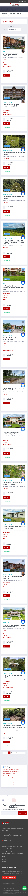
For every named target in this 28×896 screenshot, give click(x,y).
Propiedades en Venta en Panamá (8, 883)
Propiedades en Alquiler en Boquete (11, 769)
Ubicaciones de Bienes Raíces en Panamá (10, 890)
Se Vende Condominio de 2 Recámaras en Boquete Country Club (13, 287)
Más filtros (8, 21)
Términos (4, 859)
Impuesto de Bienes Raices (7, 848)
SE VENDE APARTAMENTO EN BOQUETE (12, 577)
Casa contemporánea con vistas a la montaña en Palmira (14, 625)
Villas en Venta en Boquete (9, 775)
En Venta (6, 15)
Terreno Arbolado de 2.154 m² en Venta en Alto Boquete (13, 389)
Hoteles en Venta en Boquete (9, 784)
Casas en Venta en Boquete (9, 773)
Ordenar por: (5, 29)
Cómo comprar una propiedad (8, 851)
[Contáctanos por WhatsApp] (24, 888)
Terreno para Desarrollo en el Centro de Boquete (12, 483)
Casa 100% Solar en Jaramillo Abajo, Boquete (12, 676)
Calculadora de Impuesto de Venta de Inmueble (12, 846)
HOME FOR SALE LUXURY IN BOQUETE (12, 54)
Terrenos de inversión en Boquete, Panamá (14, 153)
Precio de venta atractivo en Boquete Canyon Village (12, 433)
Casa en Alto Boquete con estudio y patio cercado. (14, 527)
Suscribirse (22, 813)
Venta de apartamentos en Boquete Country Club (11, 105)
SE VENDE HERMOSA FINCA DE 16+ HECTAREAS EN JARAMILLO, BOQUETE (13, 242)
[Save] (23, 38)
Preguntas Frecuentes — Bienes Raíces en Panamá (12, 853)
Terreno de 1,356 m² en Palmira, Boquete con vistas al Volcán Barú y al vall (14, 727)
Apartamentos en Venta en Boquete (11, 771)
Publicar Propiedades (10, 877)
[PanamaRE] (14, 4)
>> (24, 752)
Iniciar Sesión (23, 1)
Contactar (7, 75)
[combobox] (14, 29)
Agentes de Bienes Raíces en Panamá (9, 886)
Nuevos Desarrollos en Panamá (8, 888)
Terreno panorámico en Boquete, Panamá (13, 197)
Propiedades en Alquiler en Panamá (9, 885)
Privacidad (4, 861)
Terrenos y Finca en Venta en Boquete (11, 779)
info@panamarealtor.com (9, 837)
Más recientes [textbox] (12, 29)
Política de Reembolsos (7, 863)
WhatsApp (7, 79)
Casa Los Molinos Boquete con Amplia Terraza (13, 338)
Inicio (2, 15)
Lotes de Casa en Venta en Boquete (11, 777)
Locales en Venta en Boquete (9, 782)
